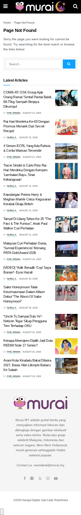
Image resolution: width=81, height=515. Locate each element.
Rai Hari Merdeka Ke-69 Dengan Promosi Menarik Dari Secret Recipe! (26, 126)
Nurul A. (12, 137)
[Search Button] (75, 6)
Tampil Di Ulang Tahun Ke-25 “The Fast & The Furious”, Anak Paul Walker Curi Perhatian (27, 223)
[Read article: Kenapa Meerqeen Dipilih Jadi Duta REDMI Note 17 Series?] (66, 346)
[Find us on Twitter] (40, 478)
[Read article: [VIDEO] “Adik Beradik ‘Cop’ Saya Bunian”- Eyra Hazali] (66, 273)
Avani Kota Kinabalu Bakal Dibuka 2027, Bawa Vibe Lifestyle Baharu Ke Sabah (27, 365)
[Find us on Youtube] (56, 478)
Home (7, 22)
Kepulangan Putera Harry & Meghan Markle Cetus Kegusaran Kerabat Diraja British (27, 199)
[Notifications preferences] (2, 511)
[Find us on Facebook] (25, 478)
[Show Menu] (5, 6)
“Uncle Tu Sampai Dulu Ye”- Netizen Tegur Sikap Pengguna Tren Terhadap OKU (25, 321)
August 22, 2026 (31, 113)
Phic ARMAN (13, 113)
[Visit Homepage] (40, 6)
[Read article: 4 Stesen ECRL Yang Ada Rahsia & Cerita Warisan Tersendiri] (66, 151)
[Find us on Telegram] (32, 478)
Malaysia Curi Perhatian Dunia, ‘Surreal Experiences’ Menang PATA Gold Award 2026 (25, 248)
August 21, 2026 (31, 157)
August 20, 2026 (31, 259)
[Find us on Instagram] (48, 478)
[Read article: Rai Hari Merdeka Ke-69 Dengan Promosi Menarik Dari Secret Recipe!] (66, 127)
